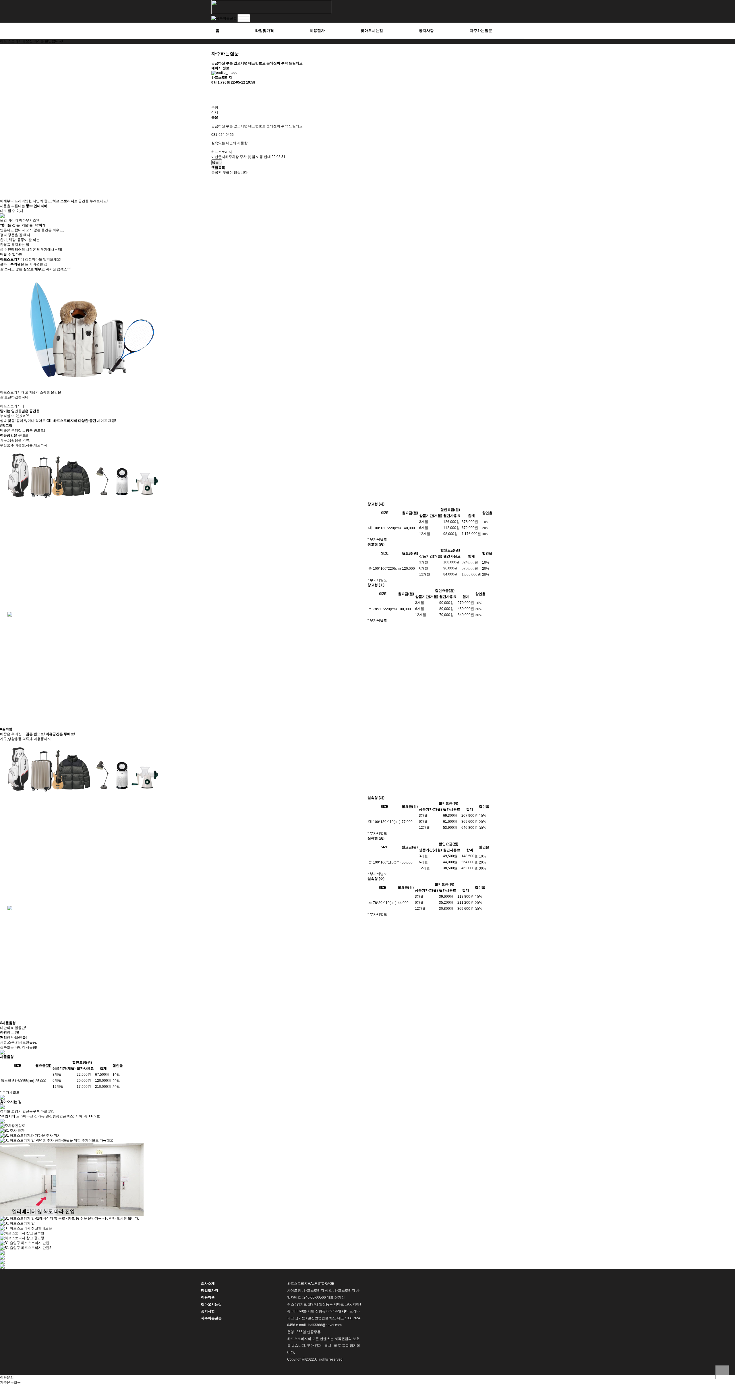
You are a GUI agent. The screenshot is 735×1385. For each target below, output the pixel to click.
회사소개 (208, 1284)
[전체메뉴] (243, 18)
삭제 (214, 112)
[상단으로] (722, 1372)
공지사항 (426, 30)
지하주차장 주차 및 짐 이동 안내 (246, 157)
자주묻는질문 (10, 1382)
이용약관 (208, 1297)
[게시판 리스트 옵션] (214, 100)
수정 (214, 107)
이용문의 (7, 1378)
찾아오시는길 (372, 30)
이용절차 (317, 30)
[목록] (214, 90)
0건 (214, 82)
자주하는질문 (481, 30)
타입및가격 (264, 30)
